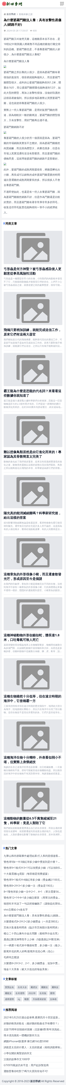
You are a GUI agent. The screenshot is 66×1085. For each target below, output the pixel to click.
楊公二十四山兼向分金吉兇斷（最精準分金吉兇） (32, 933)
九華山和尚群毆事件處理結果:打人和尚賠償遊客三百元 (35, 856)
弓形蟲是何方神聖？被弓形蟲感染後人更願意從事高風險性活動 (32, 271)
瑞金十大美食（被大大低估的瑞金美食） (27, 969)
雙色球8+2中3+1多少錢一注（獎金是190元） (29, 885)
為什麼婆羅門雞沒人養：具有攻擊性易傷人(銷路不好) (34, 915)
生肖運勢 (20, 993)
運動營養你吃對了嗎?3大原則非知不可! (26, 1071)
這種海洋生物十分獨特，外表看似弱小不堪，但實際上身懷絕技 (32, 759)
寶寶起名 (9, 987)
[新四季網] (12, 3)
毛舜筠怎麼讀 (11, 957)
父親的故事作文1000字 (17, 1059)
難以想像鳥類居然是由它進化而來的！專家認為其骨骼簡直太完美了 (32, 454)
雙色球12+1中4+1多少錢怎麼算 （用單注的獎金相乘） (35, 897)
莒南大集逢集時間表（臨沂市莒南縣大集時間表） (32, 927)
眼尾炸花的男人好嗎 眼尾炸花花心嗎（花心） (30, 951)
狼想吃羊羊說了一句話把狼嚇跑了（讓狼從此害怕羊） (34, 903)
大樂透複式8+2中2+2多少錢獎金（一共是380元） (32, 921)
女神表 (53, 999)
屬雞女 (44, 987)
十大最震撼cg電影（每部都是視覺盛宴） (27, 873)
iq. (19, 999)
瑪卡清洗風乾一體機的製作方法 (22, 1035)
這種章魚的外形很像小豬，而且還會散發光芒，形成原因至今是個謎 (32, 576)
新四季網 (11, 14)
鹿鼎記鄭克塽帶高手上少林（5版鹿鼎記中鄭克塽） (33, 939)
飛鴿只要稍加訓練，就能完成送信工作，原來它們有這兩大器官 (32, 332)
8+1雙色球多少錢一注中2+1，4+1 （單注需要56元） (34, 891)
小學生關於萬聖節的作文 (18, 1053)
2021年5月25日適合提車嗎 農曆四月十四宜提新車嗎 (33, 1017)
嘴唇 (26, 999)
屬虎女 (34, 987)
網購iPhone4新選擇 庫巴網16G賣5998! (26, 1041)
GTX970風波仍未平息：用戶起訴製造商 (26, 1065)
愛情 (52, 993)
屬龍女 (8, 993)
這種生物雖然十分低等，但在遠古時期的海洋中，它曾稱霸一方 (32, 698)
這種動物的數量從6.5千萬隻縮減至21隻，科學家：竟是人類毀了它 (30, 820)
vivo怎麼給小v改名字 (16, 909)
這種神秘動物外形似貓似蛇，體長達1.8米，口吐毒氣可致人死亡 (31, 637)
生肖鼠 (43, 993)
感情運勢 (9, 999)
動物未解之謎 (26, 14)
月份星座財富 (39, 999)
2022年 (32, 993)
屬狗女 (55, 987)
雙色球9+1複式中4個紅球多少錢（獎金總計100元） (33, 879)
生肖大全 (22, 987)
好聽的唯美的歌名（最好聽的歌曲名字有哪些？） (32, 1023)
